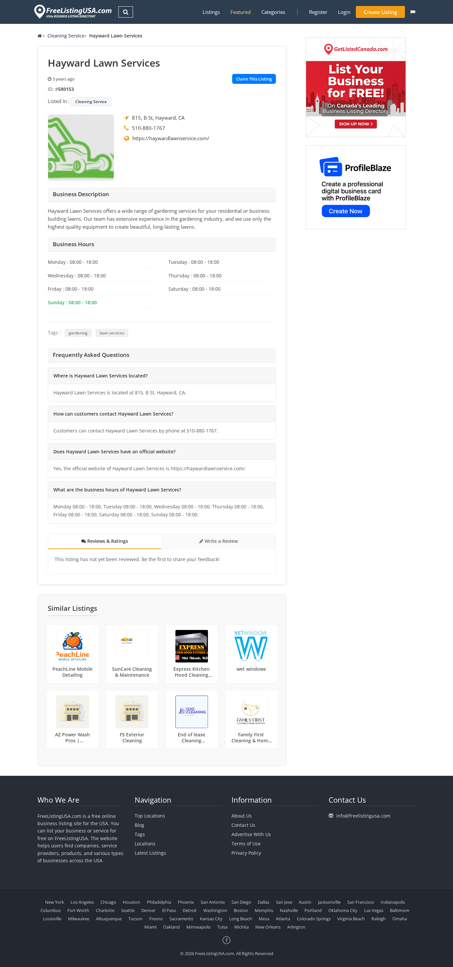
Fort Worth (78, 910)
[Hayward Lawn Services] (81, 146)
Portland (313, 910)
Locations (145, 843)
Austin (305, 902)
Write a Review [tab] (220, 541)
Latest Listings (150, 853)
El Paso (169, 910)
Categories (273, 12)
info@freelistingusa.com (363, 816)
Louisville (52, 919)
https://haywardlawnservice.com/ (170, 138)
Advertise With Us (251, 834)
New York (54, 902)
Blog (139, 825)
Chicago (108, 902)
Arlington (296, 927)
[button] (413, 12)
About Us (241, 816)
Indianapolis (393, 902)
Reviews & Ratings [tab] (107, 541)
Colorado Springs (314, 919)
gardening (78, 333)
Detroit (190, 910)
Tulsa (222, 927)
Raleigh (378, 919)
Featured (240, 12)
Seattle (128, 910)
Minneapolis (198, 927)
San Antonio (213, 902)
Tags (140, 834)
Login (344, 12)
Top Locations (150, 816)
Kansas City (211, 919)
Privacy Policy (246, 853)
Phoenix (186, 902)
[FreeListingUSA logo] (72, 11)
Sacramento (181, 919)
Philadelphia (159, 902)
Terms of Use (246, 843)
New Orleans (268, 927)
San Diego (241, 902)
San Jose (284, 902)
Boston (241, 910)
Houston (131, 902)
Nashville (289, 910)
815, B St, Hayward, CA (158, 117)
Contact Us (243, 825)
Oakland (171, 927)
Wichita (241, 927)
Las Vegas (373, 910)
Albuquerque (109, 919)
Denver (148, 910)
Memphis (264, 910)
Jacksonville (329, 902)
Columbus (50, 910)
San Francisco (360, 902)
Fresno (156, 919)
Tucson (135, 919)
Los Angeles (82, 902)
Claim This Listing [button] (254, 79)
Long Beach (240, 919)
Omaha (399, 919)
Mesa (264, 919)
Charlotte (105, 910)
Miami (150, 927)
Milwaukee (78, 919)
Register (318, 12)
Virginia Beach (351, 919)
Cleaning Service (65, 35)
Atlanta (283, 919)
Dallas (263, 902)
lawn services (111, 333)
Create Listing (380, 12)
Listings (211, 12)
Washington (215, 910)
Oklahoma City (342, 910)
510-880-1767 (148, 128)
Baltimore (399, 910)
